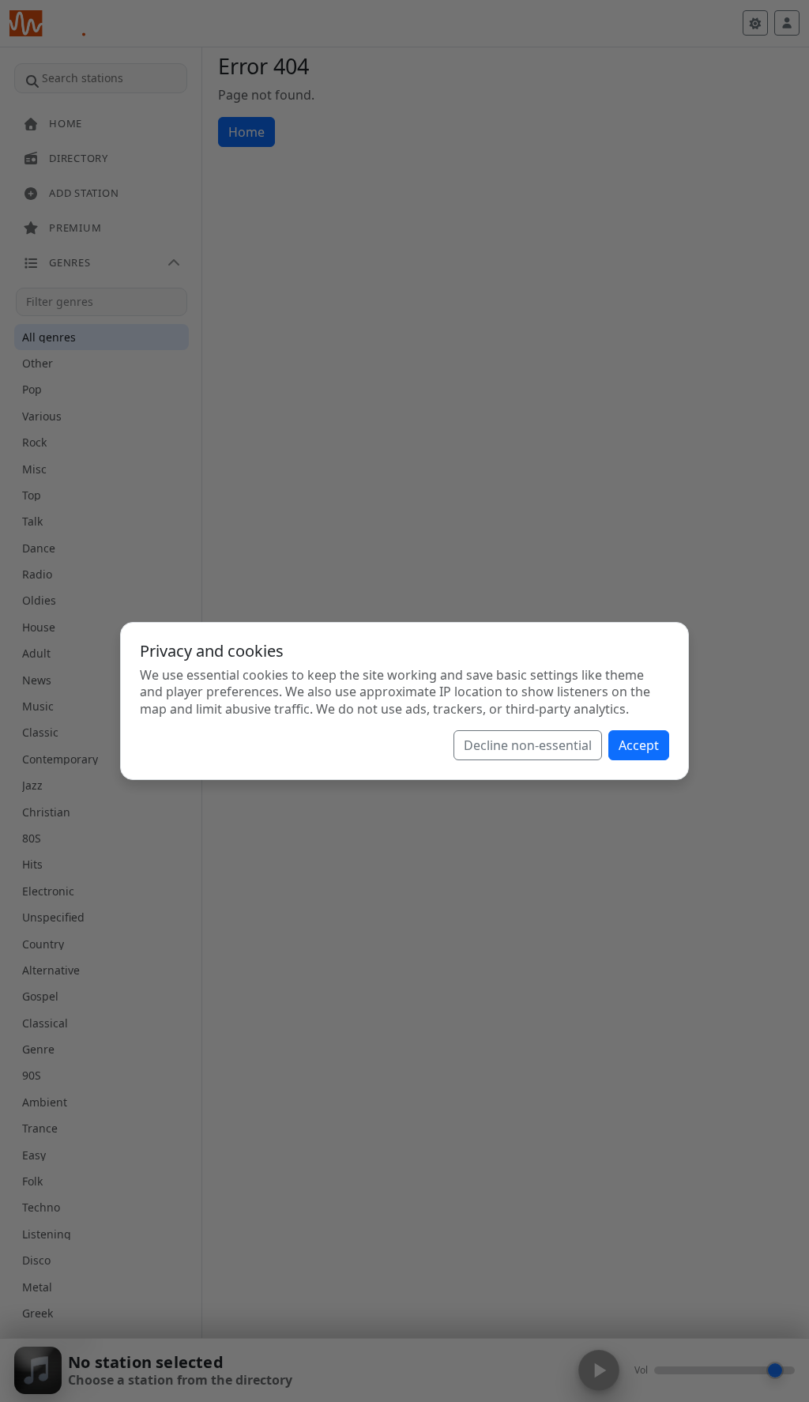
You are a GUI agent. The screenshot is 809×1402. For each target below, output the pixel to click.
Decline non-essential (528, 745)
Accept (639, 745)
